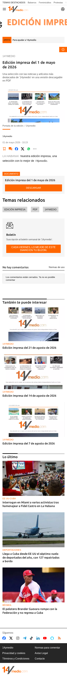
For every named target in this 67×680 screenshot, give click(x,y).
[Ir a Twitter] (11, 638)
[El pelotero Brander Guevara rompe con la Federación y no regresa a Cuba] (33, 585)
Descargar (33, 187)
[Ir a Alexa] (52, 638)
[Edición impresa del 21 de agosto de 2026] (33, 323)
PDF (35, 209)
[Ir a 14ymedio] (18, 9)
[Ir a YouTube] (45, 638)
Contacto (40, 658)
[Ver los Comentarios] (10, 149)
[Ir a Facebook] (4, 638)
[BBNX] (15, 670)
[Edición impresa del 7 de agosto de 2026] (33, 419)
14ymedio (51, 209)
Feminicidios (45, 2)
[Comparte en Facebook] (16, 149)
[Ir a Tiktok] (32, 638)
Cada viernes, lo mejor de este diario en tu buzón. (33, 248)
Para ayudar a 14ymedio (24, 40)
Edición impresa (14, 209)
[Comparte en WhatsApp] (29, 149)
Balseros (32, 2)
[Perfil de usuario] (63, 9)
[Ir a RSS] (59, 638)
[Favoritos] (4, 149)
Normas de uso (57, 267)
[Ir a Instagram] (18, 638)
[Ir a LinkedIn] (38, 638)
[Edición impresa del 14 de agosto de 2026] (33, 371)
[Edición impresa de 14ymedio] (33, 23)
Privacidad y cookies (13, 653)
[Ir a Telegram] (25, 638)
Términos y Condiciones (15, 658)
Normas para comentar (47, 647)
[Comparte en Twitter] (22, 149)
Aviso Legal (41, 653)
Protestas (58, 2)
